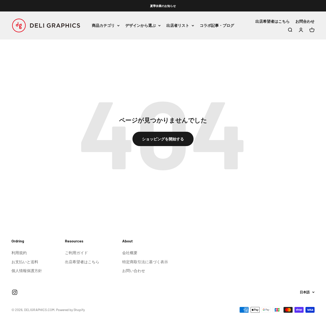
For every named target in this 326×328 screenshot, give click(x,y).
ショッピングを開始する (163, 139)
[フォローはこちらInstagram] (14, 292)
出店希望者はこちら (272, 21)
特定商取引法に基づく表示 (145, 261)
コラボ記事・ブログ (217, 25)
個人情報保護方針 (26, 270)
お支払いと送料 (24, 261)
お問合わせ (305, 21)
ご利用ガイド (76, 252)
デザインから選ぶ (140, 25)
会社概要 (129, 252)
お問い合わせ (133, 270)
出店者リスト (177, 25)
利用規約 (19, 252)
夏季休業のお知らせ (163, 5)
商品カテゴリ (103, 25)
